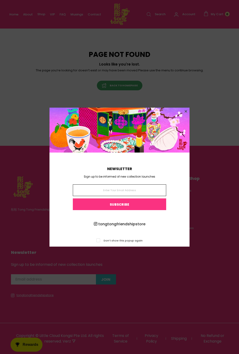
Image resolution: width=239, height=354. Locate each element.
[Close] (186, 111)
